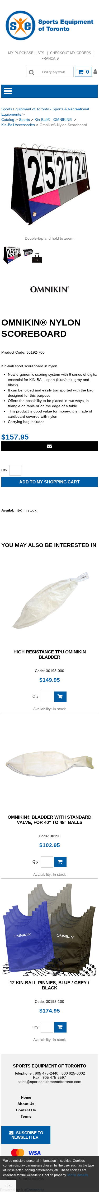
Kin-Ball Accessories (18, 125)
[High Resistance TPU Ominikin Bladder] (49, 598)
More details (77, 1175)
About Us (25, 1104)
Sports (24, 119)
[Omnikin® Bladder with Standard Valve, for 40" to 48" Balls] (49, 763)
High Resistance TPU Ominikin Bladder (49, 654)
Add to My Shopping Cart (49, 482)
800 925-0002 (73, 1073)
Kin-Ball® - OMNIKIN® (54, 119)
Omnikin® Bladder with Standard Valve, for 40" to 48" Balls (49, 820)
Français (50, 58)
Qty (4, 470)
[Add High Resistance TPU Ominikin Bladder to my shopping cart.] (60, 697)
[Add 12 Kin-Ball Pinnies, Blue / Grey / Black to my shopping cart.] (60, 1027)
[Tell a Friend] (49, 446)
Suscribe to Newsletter (27, 1135)
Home (26, 1097)
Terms (26, 1116)
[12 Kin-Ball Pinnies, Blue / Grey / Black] (49, 929)
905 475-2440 (46, 1073)
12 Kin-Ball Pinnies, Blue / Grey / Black (49, 985)
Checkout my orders (70, 53)
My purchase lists (26, 53)
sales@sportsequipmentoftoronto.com (49, 1082)
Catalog (7, 119)
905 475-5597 (54, 1077)
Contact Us (26, 1110)
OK (8, 1186)
